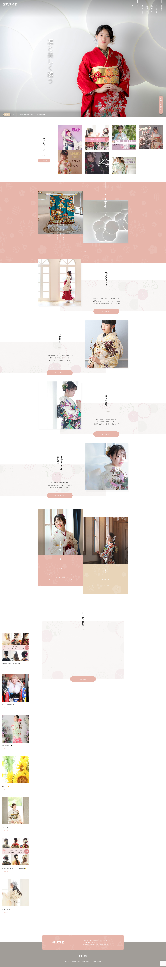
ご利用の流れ (147, 9)
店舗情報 (161, 8)
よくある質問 (157, 9)
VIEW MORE (44, 160)
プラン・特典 (142, 9)
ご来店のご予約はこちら (161, 105)
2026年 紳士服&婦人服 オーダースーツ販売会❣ (32, 114)
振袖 (133, 6)
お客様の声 (152, 8)
